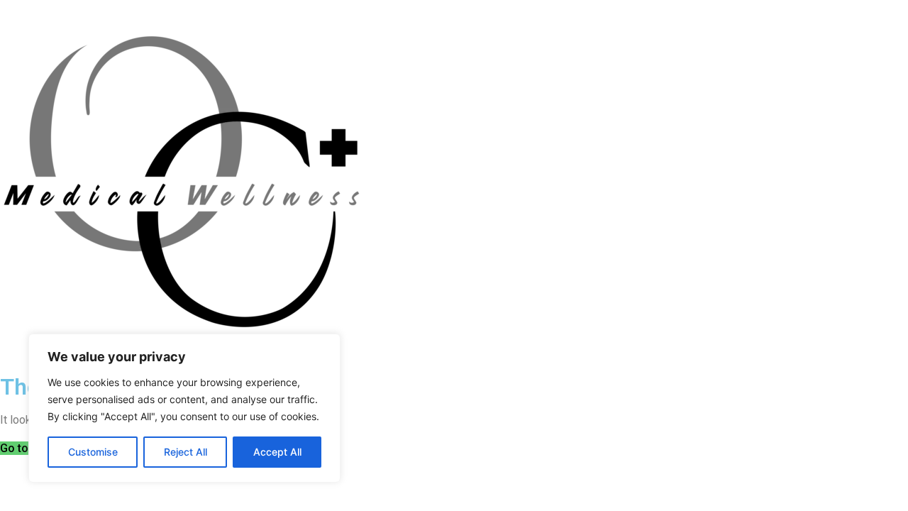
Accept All (277, 452)
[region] (184, 408)
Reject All (185, 452)
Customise (93, 452)
